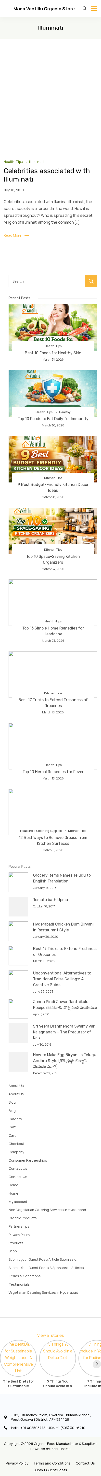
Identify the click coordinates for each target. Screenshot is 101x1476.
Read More (13, 235)
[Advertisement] (50, 91)
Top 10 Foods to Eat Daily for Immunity (53, 418)
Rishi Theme (60, 1448)
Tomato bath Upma (50, 899)
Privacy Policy (19, 1234)
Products (16, 1243)
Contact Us (18, 1168)
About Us (16, 1085)
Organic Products (23, 1218)
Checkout (17, 1143)
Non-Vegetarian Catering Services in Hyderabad (47, 1209)
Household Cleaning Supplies (41, 831)
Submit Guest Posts (50, 1470)
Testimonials (19, 1284)
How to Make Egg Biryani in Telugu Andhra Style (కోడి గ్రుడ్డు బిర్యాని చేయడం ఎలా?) (64, 1061)
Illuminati (36, 162)
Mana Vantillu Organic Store (44, 8)
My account (18, 1201)
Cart (12, 1127)
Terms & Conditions (25, 1276)
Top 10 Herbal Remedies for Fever (53, 771)
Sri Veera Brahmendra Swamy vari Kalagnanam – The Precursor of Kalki (64, 1032)
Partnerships (19, 1226)
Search (91, 281)
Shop (13, 1251)
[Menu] (94, 8)
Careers (15, 1119)
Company (16, 1152)
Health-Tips (14, 162)
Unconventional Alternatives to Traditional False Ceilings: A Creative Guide (62, 979)
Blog (12, 1102)
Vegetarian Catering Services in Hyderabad (43, 1292)
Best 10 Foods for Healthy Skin (53, 353)
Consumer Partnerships (28, 1160)
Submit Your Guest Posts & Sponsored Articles (46, 1267)
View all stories (50, 1335)
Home (13, 1185)
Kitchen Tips (53, 478)
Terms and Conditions (52, 1463)
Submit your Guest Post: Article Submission (43, 1259)
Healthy (65, 412)
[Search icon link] (85, 8)
